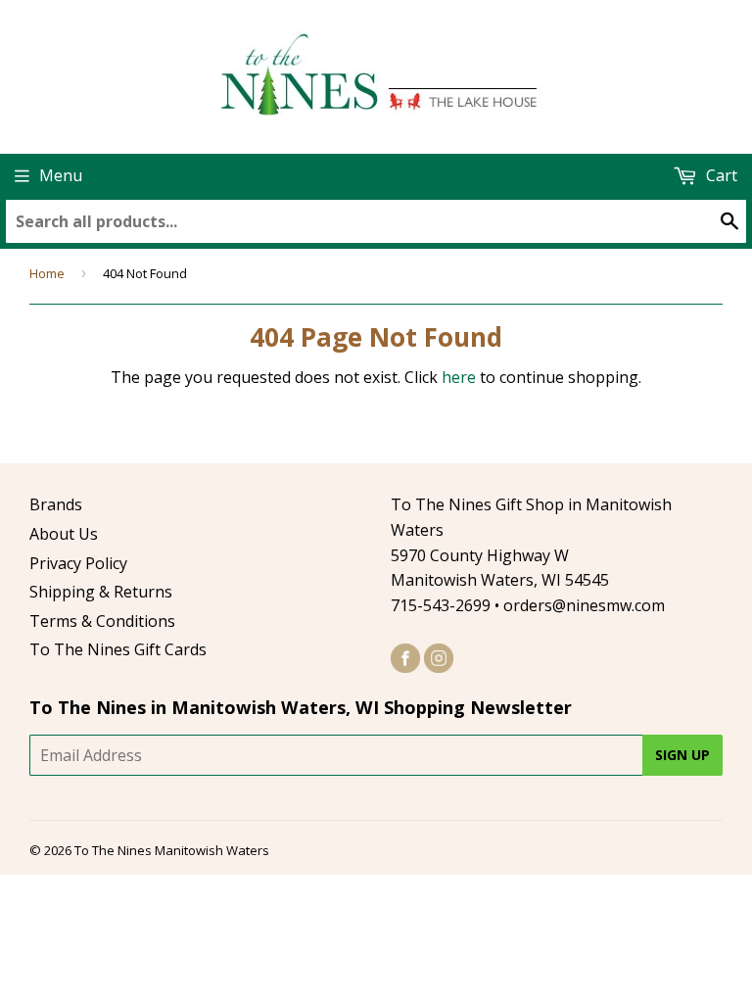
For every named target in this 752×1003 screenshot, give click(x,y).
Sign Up (682, 754)
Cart (719, 175)
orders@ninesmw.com (584, 605)
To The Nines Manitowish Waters (171, 850)
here (459, 377)
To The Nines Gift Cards (118, 649)
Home (47, 273)
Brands (55, 504)
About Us (63, 534)
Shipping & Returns (100, 591)
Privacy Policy (78, 563)
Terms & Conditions (102, 621)
